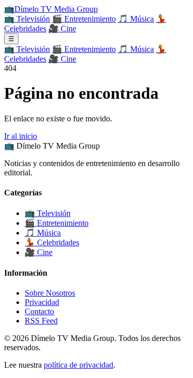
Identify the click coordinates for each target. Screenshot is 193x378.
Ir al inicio (20, 136)
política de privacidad (78, 365)
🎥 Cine (62, 28)
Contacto (39, 311)
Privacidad (42, 302)
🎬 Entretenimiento (84, 18)
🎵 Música (136, 18)
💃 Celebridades (52, 242)
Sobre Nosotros (50, 293)
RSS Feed (41, 320)
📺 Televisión (27, 18)
